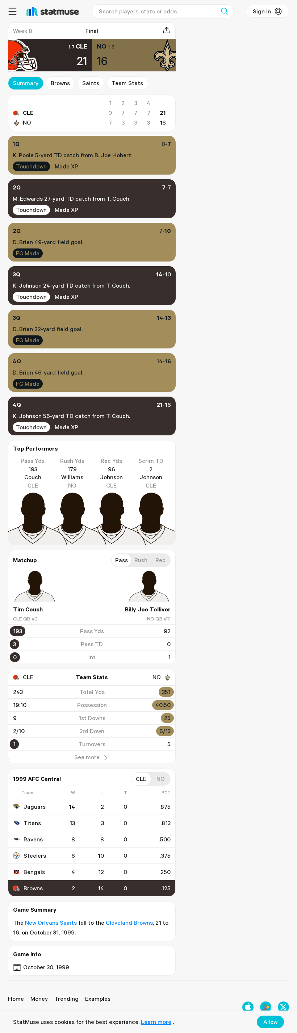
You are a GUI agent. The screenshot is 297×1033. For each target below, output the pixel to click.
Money (39, 999)
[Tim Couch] (35, 586)
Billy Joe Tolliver (148, 609)
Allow (270, 1022)
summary (25, 83)
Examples (97, 999)
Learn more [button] (156, 1022)
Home (16, 999)
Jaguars (35, 807)
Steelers (35, 856)
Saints (90, 83)
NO (27, 122)
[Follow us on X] (283, 1007)
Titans (32, 823)
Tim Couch (28, 609)
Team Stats (127, 83)
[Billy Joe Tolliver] (149, 586)
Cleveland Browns (129, 923)
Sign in (262, 11)
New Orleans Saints (51, 923)
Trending (66, 999)
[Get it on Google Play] (265, 1007)
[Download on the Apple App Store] (248, 1007)
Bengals (34, 872)
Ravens (33, 839)
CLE (28, 113)
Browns (60, 83)
